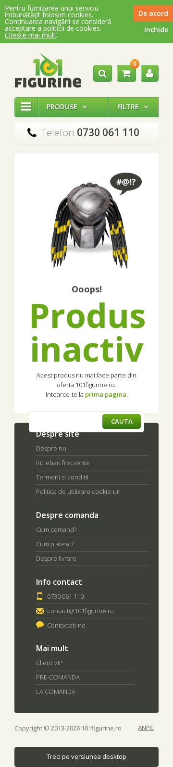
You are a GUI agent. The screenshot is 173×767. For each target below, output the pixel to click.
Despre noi (52, 448)
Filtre (132, 106)
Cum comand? (56, 529)
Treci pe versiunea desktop (86, 756)
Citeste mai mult (30, 34)
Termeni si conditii (62, 477)
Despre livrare (56, 558)
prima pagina (105, 394)
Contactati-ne (66, 625)
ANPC (146, 728)
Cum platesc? (55, 544)
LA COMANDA (55, 691)
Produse (67, 106)
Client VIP (49, 662)
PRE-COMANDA (58, 677)
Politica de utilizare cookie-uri (78, 491)
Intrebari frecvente (63, 462)
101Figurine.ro (47, 70)
